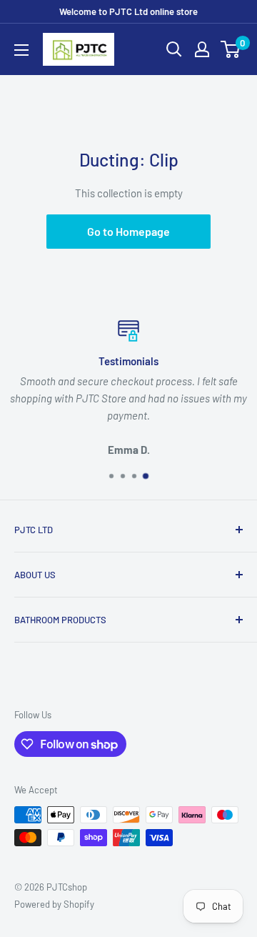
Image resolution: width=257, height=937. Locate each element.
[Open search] (174, 49)
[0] (231, 49)
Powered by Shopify (54, 904)
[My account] (202, 49)
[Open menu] (21, 50)
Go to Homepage (128, 231)
